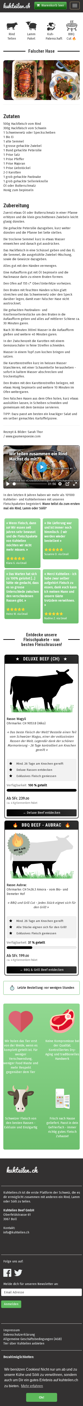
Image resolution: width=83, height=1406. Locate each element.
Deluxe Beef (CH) (42, 659)
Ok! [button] (41, 1397)
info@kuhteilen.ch (16, 1232)
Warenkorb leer (52, 5)
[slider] (30, 484)
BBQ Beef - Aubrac (42, 825)
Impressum (11, 1330)
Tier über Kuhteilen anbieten (23, 1343)
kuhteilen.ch (16, 6)
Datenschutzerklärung (19, 1335)
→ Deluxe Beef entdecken (41, 813)
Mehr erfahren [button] (32, 1386)
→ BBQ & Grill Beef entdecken (42, 970)
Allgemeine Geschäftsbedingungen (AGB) (32, 1339)
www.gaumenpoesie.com (23, 436)
